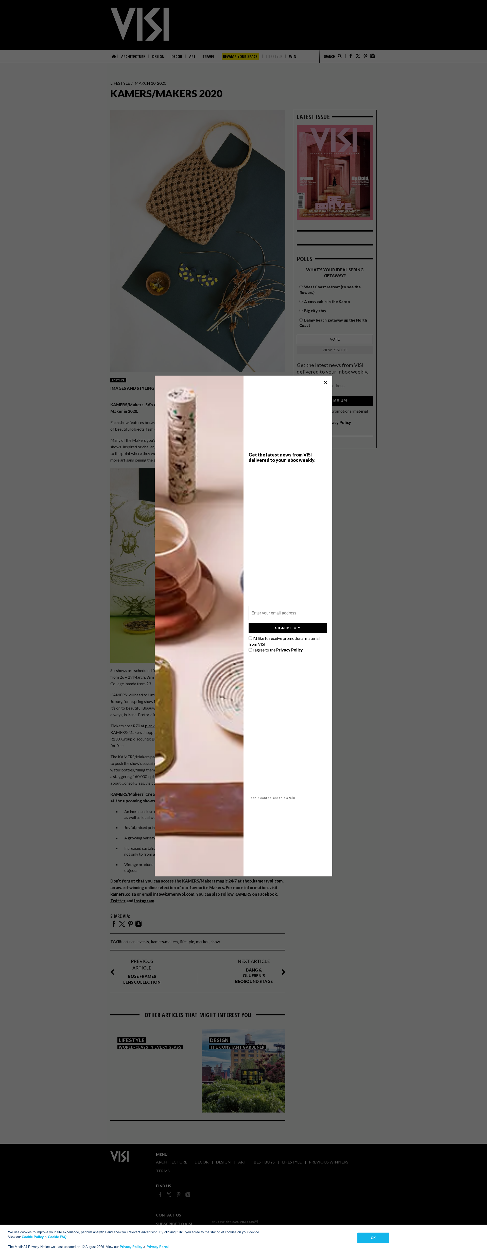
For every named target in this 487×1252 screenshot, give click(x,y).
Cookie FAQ (57, 1237)
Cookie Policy (33, 1237)
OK (373, 1238)
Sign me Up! (288, 628)
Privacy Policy (131, 1247)
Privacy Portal (158, 1247)
